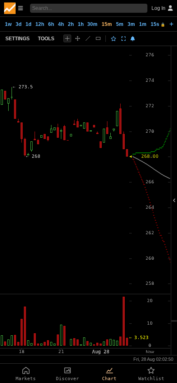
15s (158, 24)
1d (28, 24)
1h (81, 24)
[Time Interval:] (171, 24)
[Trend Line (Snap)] (88, 38)
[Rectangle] (98, 38)
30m (92, 24)
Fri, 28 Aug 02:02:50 (153, 359)
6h (51, 24)
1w (8, 24)
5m (119, 24)
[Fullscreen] (123, 38)
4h (61, 24)
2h (71, 24)
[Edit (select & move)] (78, 38)
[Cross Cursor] (67, 38)
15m (107, 24)
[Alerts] (132, 38)
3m (131, 24)
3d (18, 24)
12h (39, 24)
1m (143, 24)
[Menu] (13, 8)
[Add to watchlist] (113, 38)
